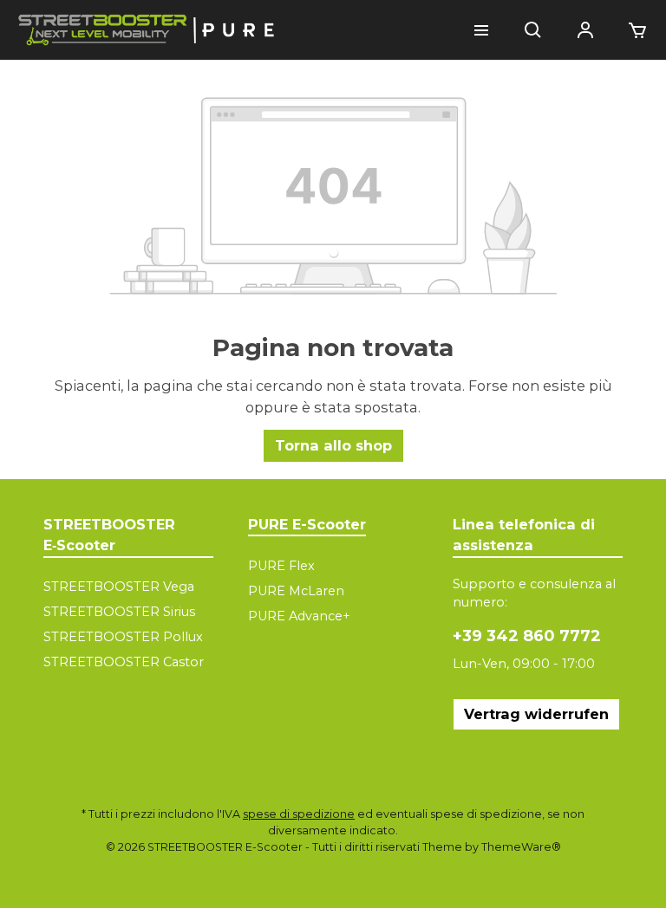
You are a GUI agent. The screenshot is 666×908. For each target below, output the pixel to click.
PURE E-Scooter (307, 524)
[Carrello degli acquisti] (632, 30)
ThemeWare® (521, 846)
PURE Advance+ (299, 616)
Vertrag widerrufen (536, 714)
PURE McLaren (296, 591)
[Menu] (481, 30)
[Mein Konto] (585, 30)
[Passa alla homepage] (147, 29)
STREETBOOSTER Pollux (123, 637)
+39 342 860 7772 (527, 635)
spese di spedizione (299, 813)
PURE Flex (281, 566)
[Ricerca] (533, 30)
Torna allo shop (333, 445)
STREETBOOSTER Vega (118, 586)
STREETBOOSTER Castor (123, 662)
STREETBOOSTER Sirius (119, 611)
